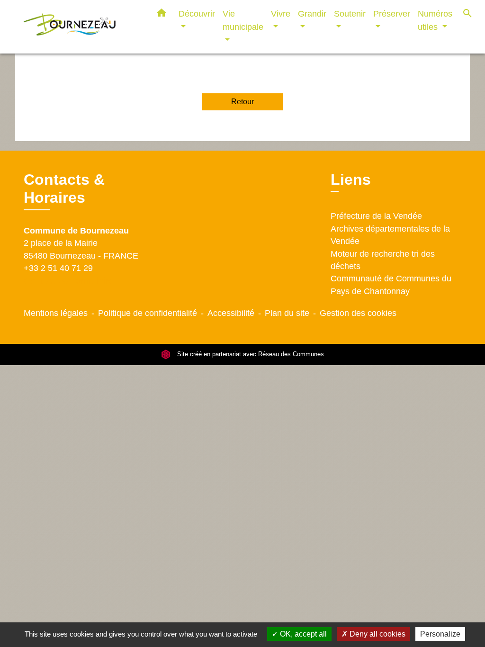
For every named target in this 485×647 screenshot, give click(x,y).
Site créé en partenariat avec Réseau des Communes (249, 354)
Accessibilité (230, 313)
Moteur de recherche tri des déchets (383, 260)
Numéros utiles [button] (435, 20)
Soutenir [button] (350, 13)
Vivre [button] (280, 13)
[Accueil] (81, 27)
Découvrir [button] (197, 13)
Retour (242, 102)
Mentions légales (56, 313)
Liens (351, 179)
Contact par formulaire (69, 281)
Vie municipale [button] (243, 20)
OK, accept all (302, 634)
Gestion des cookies (358, 313)
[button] (161, 14)
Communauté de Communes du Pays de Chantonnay (391, 285)
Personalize (440, 634)
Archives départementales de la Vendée (390, 235)
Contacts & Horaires (64, 188)
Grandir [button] (312, 13)
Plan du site (287, 313)
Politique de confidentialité (147, 313)
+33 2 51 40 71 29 (58, 268)
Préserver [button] (391, 13)
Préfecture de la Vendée (376, 216)
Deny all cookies (376, 634)
